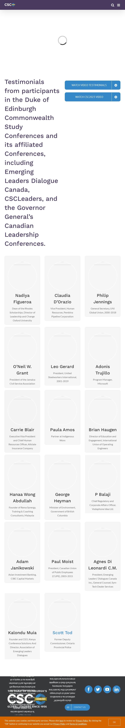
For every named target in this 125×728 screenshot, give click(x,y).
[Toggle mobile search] (112, 5)
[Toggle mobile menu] (118, 5)
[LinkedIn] (116, 689)
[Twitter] (98, 689)
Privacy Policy (82, 720)
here (61, 720)
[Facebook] (89, 689)
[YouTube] (107, 689)
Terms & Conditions (78, 724)
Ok (114, 722)
